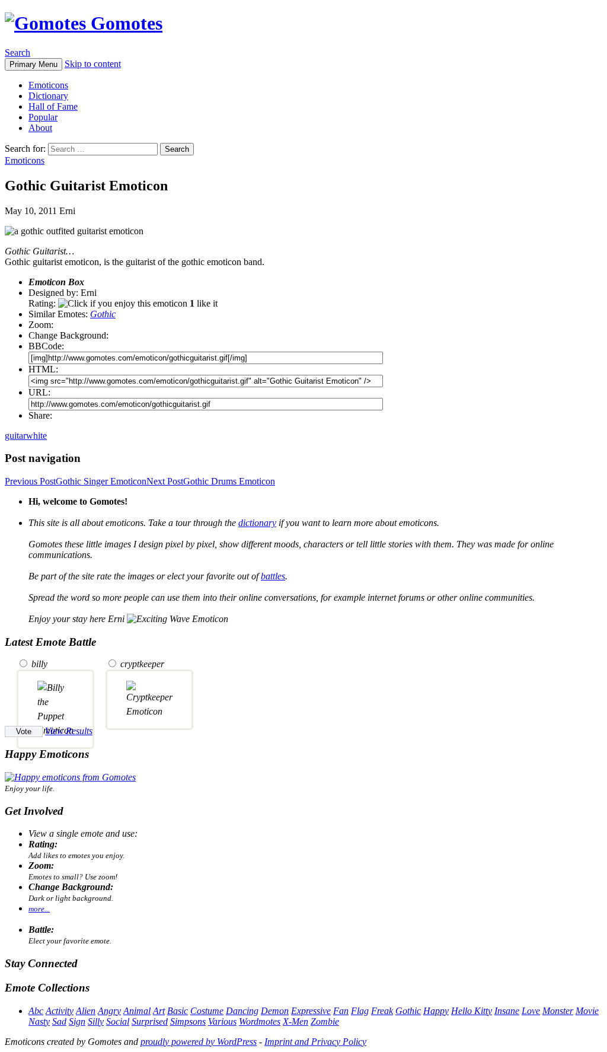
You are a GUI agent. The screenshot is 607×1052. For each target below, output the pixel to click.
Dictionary (48, 96)
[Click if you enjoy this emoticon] (122, 303)
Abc (35, 1011)
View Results (68, 731)
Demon (275, 1011)
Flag (360, 1011)
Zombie (325, 1021)
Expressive (311, 1011)
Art (159, 1011)
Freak (382, 1011)
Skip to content (93, 64)
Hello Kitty (471, 1011)
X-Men (295, 1021)
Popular (42, 117)
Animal (137, 1011)
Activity (60, 1011)
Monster (557, 1011)
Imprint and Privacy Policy (315, 1042)
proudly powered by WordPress (198, 1042)
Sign (77, 1021)
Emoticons (48, 85)
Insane (506, 1011)
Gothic (103, 314)
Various (222, 1021)
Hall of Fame (53, 106)
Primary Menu (33, 64)
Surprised (150, 1021)
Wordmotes (259, 1021)
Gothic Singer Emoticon (75, 481)
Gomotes (124, 23)
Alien (85, 1011)
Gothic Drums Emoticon (210, 481)
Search (17, 52)
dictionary (257, 523)
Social (117, 1021)
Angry (109, 1011)
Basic (177, 1011)
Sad (59, 1021)
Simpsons (188, 1021)
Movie (587, 1011)
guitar (15, 436)
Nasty (39, 1021)
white (36, 436)
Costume (206, 1011)
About (40, 128)
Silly (96, 1021)
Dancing (242, 1011)
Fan (341, 1011)
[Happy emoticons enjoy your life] (70, 777)
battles (273, 576)
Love (531, 1011)
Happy (436, 1011)
